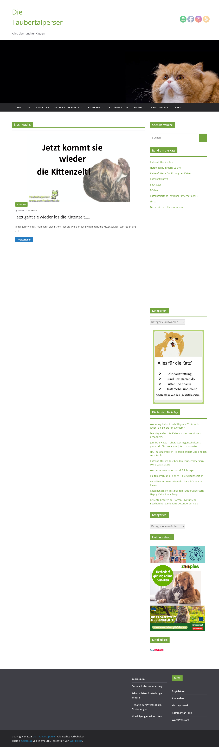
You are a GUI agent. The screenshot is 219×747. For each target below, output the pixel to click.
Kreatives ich (159, 107)
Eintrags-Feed (180, 705)
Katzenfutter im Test (161, 162)
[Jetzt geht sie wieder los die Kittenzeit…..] (78, 168)
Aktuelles (42, 107)
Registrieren (179, 691)
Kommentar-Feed (182, 712)
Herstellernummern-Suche (165, 167)
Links (177, 107)
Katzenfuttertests (66, 107)
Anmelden (178, 698)
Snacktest (155, 184)
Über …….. (21, 107)
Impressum (138, 679)
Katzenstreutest (159, 179)
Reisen (138, 107)
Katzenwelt (117, 107)
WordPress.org (180, 720)
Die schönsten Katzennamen (166, 207)
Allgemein (21, 204)
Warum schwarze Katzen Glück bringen (172, 470)
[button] (28, 107)
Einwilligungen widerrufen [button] (147, 716)
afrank (21, 210)
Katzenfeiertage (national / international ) (173, 195)
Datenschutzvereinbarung (147, 686)
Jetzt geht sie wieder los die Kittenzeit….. (52, 217)
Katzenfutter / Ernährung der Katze (170, 173)
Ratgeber (94, 107)
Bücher (154, 190)
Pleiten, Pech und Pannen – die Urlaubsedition (176, 475)
